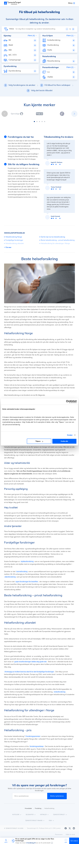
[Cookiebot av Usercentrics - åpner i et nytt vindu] (68, 401)
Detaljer (70, 435)
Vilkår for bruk (70, 834)
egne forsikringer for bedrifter (27, 581)
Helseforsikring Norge (13, 237)
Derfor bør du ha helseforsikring (53, 237)
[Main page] (13, 3)
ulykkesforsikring (27, 561)
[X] (70, 828)
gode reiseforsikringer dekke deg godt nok (30, 661)
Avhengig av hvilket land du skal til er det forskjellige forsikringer (29, 672)
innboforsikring (59, 692)
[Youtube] (74, 828)
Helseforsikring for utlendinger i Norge (55, 243)
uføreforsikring (10, 577)
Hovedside (28, 808)
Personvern (59, 834)
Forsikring (38, 808)
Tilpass (38, 441)
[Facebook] (66, 828)
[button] (34, 121)
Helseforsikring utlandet (14, 243)
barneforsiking (21, 571)
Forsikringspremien (33, 736)
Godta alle (64, 441)
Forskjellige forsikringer (14, 240)
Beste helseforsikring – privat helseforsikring (58, 240)
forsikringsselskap (37, 746)
